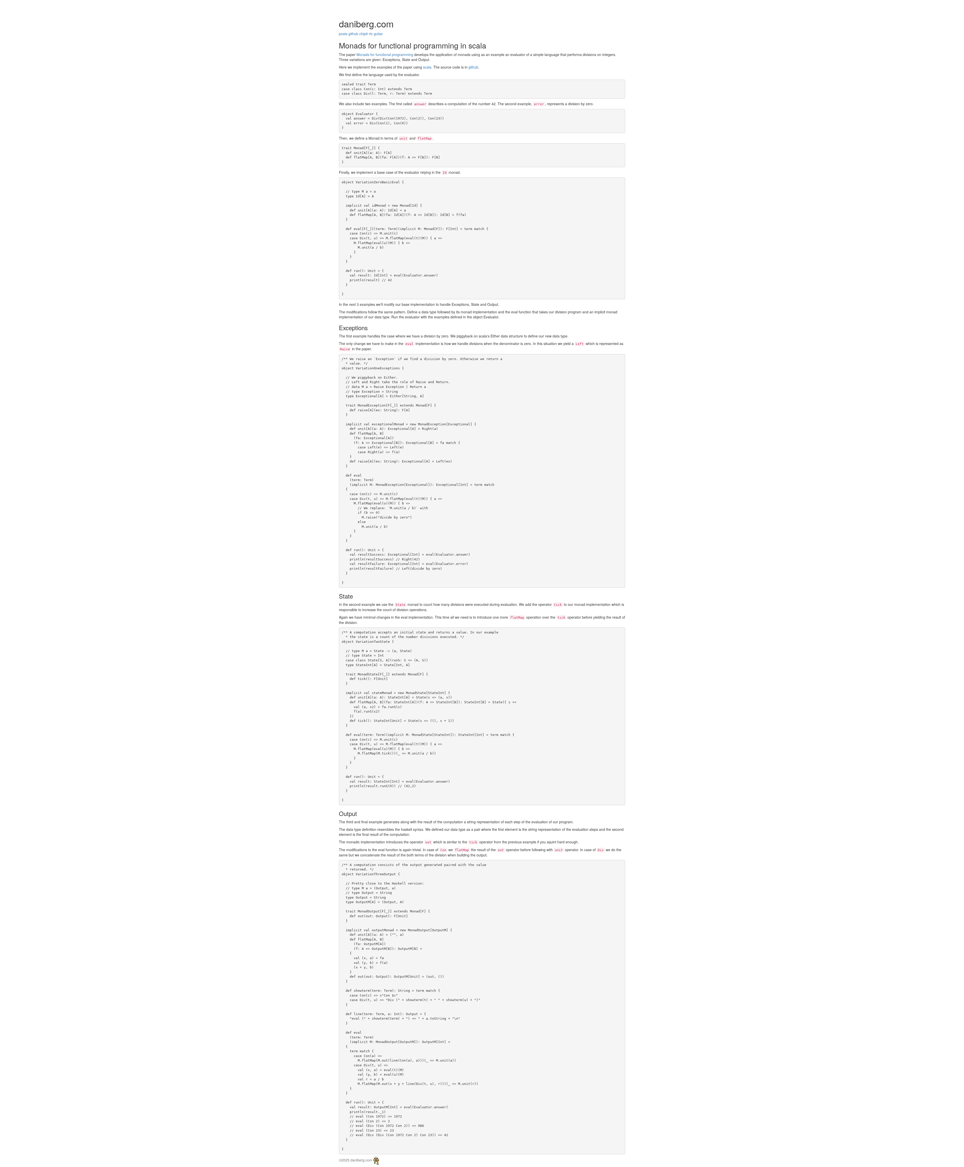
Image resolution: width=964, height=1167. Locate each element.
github (353, 33)
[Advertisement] (91, 6)
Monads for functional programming (384, 54)
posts (343, 33)
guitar (378, 33)
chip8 (363, 33)
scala (427, 67)
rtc (371, 33)
